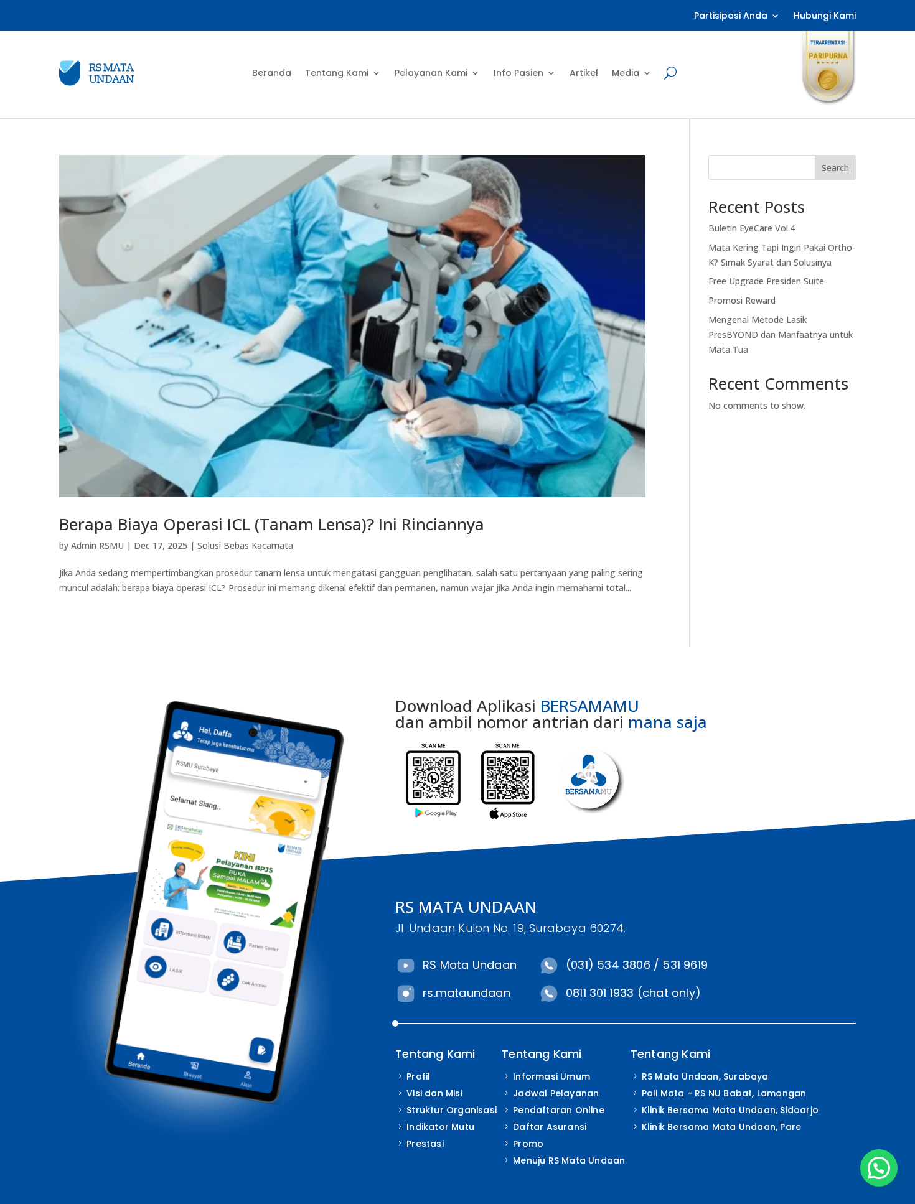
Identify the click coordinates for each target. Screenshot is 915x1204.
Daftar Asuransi (549, 1127)
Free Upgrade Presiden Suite (766, 281)
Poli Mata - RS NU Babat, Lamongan (724, 1093)
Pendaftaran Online (558, 1110)
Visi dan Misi (434, 1093)
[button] (879, 1168)
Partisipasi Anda (730, 16)
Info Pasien (518, 73)
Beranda (271, 73)
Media (625, 73)
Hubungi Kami (825, 16)
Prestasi (425, 1143)
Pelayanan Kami (431, 73)
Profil (418, 1076)
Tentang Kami (336, 73)
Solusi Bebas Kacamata (245, 545)
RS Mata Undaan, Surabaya (705, 1076)
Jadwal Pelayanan (556, 1093)
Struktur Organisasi (451, 1110)
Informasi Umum (551, 1076)
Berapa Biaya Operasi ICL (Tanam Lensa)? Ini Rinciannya (271, 524)
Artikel (584, 73)
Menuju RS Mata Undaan (569, 1160)
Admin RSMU (97, 545)
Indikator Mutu (440, 1127)
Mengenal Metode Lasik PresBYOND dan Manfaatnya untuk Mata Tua (780, 334)
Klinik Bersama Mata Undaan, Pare (721, 1127)
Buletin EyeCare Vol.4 (751, 228)
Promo (528, 1143)
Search (835, 168)
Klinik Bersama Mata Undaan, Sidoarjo (730, 1110)
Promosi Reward (742, 300)
